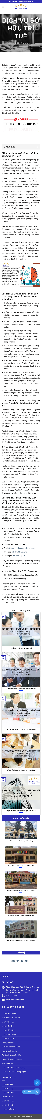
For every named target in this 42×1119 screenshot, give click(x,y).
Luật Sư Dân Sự (8, 1022)
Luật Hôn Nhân (7, 1084)
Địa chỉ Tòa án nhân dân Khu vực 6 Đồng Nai (21, 865)
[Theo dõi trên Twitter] (7, 982)
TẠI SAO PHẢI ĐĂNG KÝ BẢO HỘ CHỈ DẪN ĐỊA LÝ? (21, 729)
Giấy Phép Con (7, 1063)
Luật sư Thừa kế (8, 1038)
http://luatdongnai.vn (19, 552)
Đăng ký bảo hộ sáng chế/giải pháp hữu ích (21, 688)
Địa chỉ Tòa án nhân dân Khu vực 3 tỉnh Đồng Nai (21, 940)
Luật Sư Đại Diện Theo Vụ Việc (14, 1068)
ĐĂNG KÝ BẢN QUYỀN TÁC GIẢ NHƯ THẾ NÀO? (21, 770)
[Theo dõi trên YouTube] (11, 982)
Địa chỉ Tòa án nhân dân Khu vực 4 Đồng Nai (21, 915)
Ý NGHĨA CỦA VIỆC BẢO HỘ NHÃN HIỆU (21, 648)
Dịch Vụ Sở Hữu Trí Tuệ (11, 1018)
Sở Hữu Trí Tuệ (8, 1097)
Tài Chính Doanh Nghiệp (11, 1055)
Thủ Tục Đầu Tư (8, 1043)
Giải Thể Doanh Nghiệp (11, 1047)
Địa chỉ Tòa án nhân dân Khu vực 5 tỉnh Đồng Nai (21, 890)
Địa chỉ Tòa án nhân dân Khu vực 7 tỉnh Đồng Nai (21, 841)
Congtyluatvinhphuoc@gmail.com (22, 548)
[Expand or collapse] (37, 146)
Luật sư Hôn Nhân (9, 1014)
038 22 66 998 (19, 961)
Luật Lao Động (7, 1088)
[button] (3, 7)
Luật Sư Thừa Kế (8, 1109)
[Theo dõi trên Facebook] (3, 982)
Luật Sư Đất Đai (8, 1026)
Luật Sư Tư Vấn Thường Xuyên (14, 1072)
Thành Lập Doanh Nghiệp (12, 1059)
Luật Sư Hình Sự (8, 1030)
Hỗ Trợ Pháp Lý (18, 556)
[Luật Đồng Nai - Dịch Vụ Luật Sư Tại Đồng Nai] (21, 7)
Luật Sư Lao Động (9, 1034)
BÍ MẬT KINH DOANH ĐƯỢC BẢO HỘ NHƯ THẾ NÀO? (21, 810)
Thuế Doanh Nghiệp (9, 1051)
